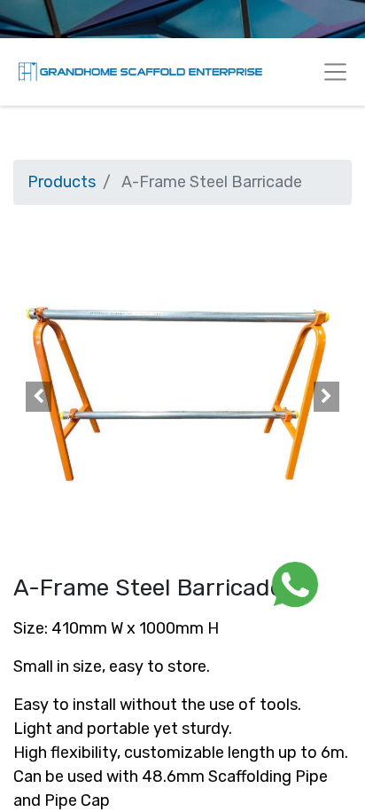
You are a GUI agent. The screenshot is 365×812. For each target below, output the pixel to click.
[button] (38, 396)
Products (61, 182)
